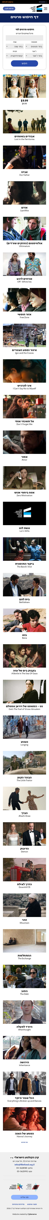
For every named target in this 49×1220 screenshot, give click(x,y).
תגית (15, 51)
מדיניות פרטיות (18, 1204)
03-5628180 (21, 1168)
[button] (45, 8)
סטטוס (34, 42)
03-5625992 (22, 1171)
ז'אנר (34, 51)
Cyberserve (32, 1214)
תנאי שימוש (32, 1204)
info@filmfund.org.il (24, 1164)
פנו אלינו (24, 1197)
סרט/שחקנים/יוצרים (24, 33)
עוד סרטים (24, 1142)
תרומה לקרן (9, 8)
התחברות (42, 2)
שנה (15, 42)
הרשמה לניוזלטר (7, 2)
